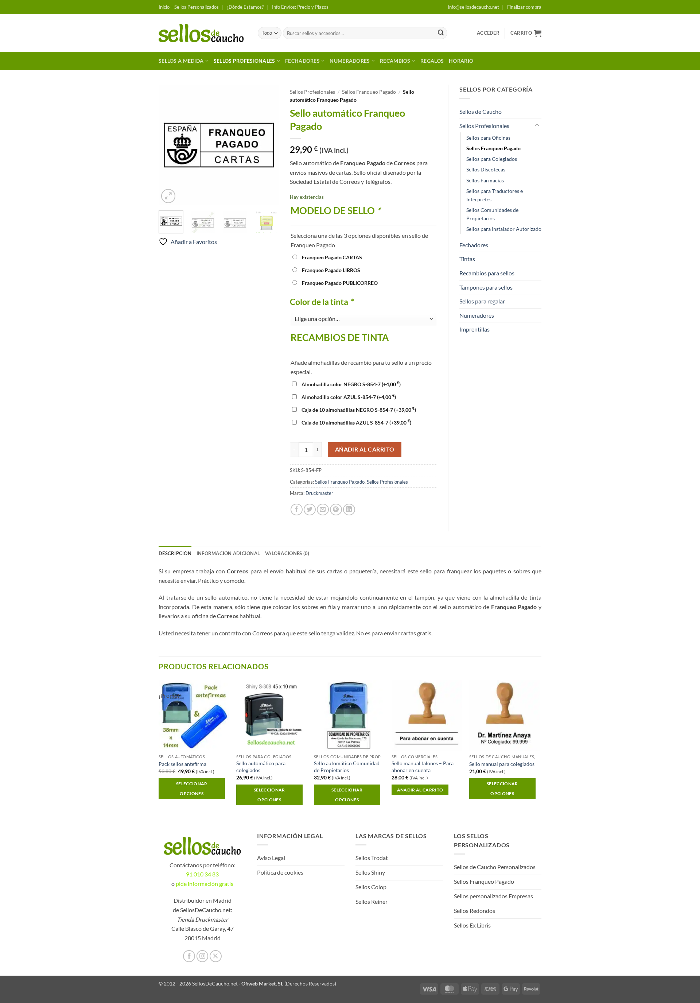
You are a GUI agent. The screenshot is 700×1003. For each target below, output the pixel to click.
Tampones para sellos (486, 287)
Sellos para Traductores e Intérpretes (494, 195)
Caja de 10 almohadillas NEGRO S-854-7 (359, 410)
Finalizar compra (524, 7)
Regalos (432, 61)
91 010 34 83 (202, 874)
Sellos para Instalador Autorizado (503, 229)
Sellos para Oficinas (488, 138)
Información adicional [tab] (228, 553)
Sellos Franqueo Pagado (369, 92)
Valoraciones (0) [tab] (287, 553)
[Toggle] (537, 125)
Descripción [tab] (175, 553)
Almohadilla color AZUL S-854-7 (349, 397)
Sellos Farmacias (485, 180)
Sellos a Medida (181, 61)
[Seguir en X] (216, 956)
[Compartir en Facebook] (297, 510)
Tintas (467, 258)
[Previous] (170, 145)
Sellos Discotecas (485, 169)
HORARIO (461, 61)
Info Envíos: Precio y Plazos (300, 7)
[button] (488, 33)
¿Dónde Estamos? (245, 7)
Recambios (395, 61)
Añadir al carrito (364, 449)
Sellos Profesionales (244, 61)
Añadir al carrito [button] (420, 789)
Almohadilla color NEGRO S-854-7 (351, 384)
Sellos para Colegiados (491, 159)
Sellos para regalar (482, 301)
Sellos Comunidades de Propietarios (492, 214)
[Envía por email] (323, 510)
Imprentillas (474, 329)
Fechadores (302, 61)
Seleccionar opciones (191, 788)
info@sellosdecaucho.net (473, 7)
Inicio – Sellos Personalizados (189, 7)
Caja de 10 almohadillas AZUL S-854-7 (356, 422)
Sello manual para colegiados (501, 764)
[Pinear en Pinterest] (336, 510)
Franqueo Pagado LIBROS (331, 270)
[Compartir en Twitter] (310, 510)
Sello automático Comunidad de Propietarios (347, 766)
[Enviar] (441, 33)
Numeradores (350, 61)
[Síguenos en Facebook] (189, 956)
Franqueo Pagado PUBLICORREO (340, 283)
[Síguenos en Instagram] (203, 956)
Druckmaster (319, 493)
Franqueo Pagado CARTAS (332, 257)
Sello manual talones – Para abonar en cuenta (423, 766)
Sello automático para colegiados (260, 766)
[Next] (267, 145)
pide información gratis (204, 883)
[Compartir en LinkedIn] (349, 510)
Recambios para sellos (486, 273)
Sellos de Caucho (480, 111)
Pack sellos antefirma (182, 764)
